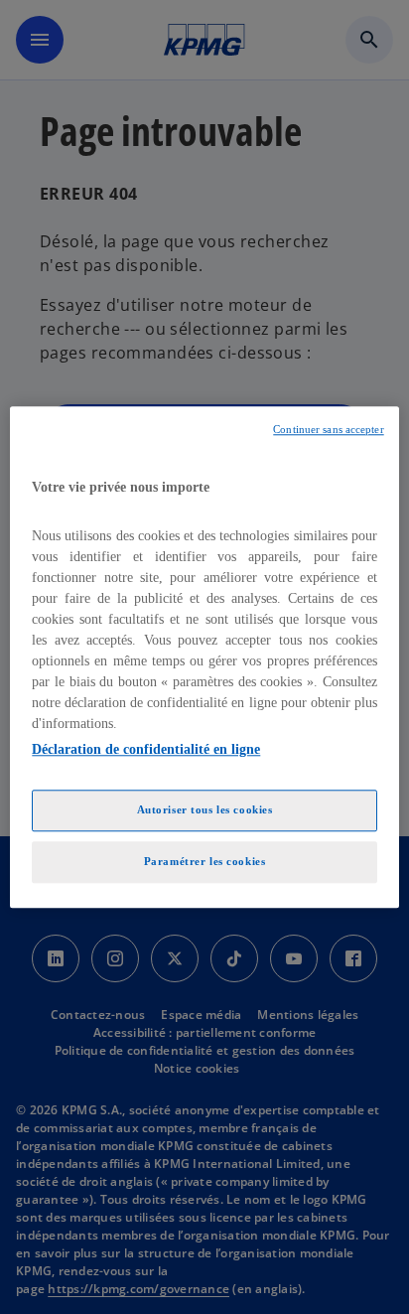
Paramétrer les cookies (205, 861)
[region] (204, 657)
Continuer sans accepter (328, 429)
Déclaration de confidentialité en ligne (146, 749)
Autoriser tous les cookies (205, 809)
